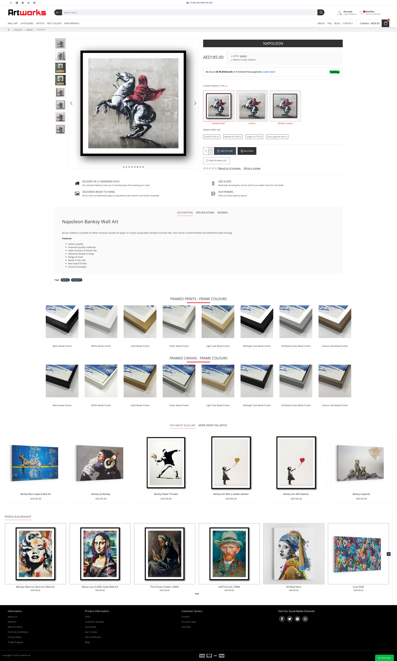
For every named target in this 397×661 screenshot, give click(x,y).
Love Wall (165, 587)
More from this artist (212, 425)
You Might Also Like (182, 425)
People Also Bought (18, 516)
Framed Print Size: (212, 130)
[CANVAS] (252, 105)
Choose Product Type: (214, 86)
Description (185, 212)
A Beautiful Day (295, 587)
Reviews (223, 212)
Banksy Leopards (361, 494)
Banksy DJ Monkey (100, 494)
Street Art (18, 29)
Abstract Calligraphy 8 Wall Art (230, 587)
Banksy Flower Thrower (166, 494)
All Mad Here (101, 587)
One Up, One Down (359, 587)
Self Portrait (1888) (36, 587)
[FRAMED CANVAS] (285, 105)
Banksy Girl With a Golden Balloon (231, 494)
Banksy (30, 29)
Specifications (205, 212)
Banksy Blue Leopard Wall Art (35, 494)
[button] (71, 103)
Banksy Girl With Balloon (296, 494)
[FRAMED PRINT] (218, 105)
